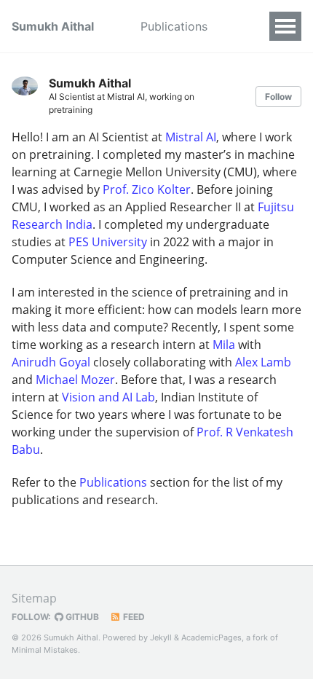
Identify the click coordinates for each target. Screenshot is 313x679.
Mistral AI (190, 137)
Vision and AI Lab (108, 397)
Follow (278, 96)
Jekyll (161, 637)
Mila (224, 345)
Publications (173, 26)
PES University (107, 242)
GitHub (81, 616)
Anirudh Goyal (51, 362)
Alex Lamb (263, 362)
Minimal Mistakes (45, 650)
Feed (133, 616)
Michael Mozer (75, 380)
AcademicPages (211, 637)
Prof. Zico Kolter (147, 189)
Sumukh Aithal (53, 26)
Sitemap (34, 598)
